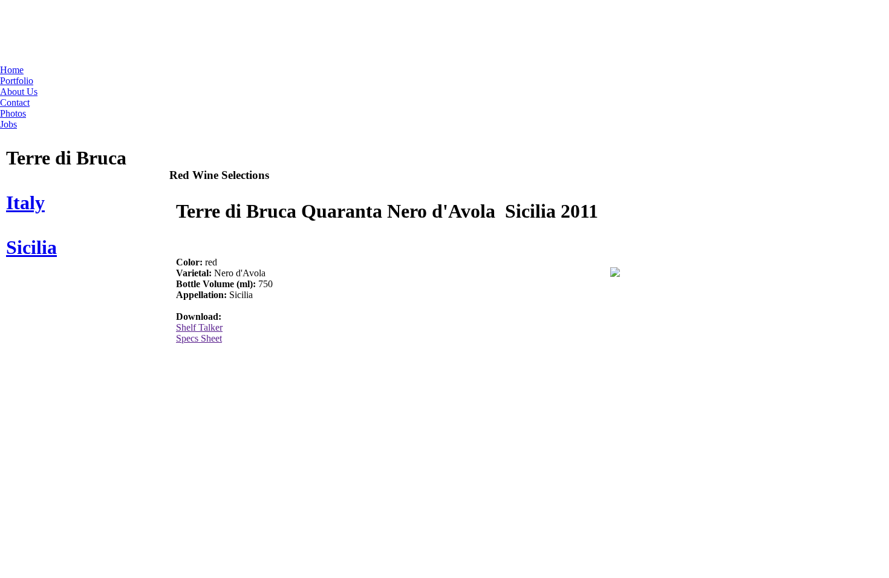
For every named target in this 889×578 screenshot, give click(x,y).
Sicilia (31, 247)
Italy (25, 202)
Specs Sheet (199, 338)
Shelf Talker (199, 327)
